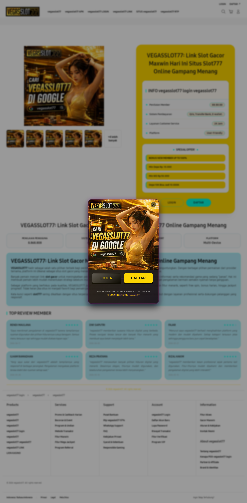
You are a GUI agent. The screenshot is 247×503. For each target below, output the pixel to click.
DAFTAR (138, 278)
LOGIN (106, 278)
